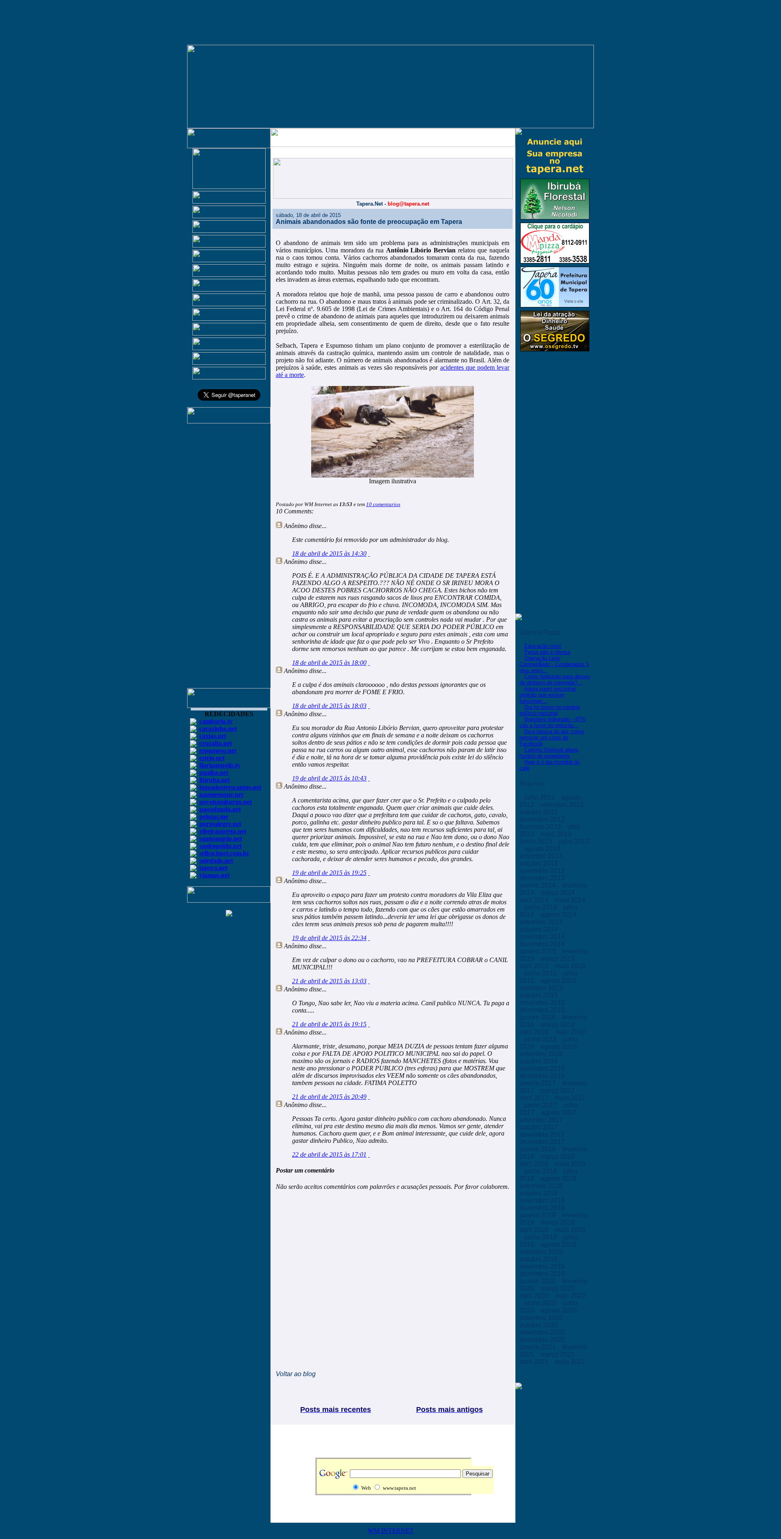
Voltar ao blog (296, 1373)
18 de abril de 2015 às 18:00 (329, 662)
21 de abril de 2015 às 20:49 (329, 1096)
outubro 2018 (539, 1193)
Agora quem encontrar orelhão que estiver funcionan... (547, 695)
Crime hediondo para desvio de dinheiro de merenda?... (554, 679)
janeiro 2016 (538, 1017)
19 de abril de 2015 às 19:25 (329, 872)
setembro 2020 (541, 1317)
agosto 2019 (559, 1244)
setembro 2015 (541, 987)
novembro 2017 (542, 1134)
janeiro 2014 (538, 885)
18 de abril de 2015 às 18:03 (329, 705)
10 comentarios (383, 504)
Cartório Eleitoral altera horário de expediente (548, 753)
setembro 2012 (563, 804)
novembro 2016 (542, 1068)
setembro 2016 (541, 1053)
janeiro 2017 (538, 1083)
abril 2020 (534, 1295)
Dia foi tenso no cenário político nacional (549, 710)
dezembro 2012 (542, 819)
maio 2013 (557, 834)
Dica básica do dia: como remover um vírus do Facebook (551, 737)
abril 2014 (534, 900)
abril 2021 (534, 1361)
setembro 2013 (541, 856)
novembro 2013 (542, 870)
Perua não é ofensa (547, 652)
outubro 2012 (539, 812)
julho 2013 (573, 841)
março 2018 (558, 1156)
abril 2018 (534, 1163)
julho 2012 (540, 797)
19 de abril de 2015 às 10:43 (329, 778)
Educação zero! (542, 646)
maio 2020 (570, 1295)
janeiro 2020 (538, 1281)
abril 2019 (534, 1229)
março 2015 (558, 958)
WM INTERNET (391, 1530)
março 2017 (558, 1090)
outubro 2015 (539, 995)
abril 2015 (534, 965)
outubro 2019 (539, 1259)
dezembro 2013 (542, 878)
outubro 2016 (539, 1061)
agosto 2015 (559, 980)
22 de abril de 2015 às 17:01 (329, 1154)
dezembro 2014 (542, 943)
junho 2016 (541, 1039)
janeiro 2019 (538, 1215)
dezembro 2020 (542, 1339)
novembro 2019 (542, 1266)
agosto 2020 (559, 1310)
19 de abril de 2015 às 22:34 (329, 937)
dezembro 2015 (542, 1009)
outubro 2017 (539, 1127)
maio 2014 (570, 900)
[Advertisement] (229, 559)
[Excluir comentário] (369, 553)
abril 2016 (534, 1031)
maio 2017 (570, 1097)
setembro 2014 (541, 922)
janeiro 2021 (538, 1347)
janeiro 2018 (538, 1149)
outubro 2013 (539, 863)
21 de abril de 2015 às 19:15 (329, 1024)
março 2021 (558, 1354)
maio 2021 (570, 1361)
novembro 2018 (542, 1200)
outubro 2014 (539, 929)
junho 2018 (541, 1171)
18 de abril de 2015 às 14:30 (329, 553)
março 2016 (558, 1024)
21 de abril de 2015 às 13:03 (329, 981)
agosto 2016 (559, 1046)
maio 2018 (570, 1163)
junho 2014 (541, 907)
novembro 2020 (542, 1332)
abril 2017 (534, 1097)
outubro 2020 (539, 1325)
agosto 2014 (559, 914)
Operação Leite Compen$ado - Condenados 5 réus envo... (554, 664)
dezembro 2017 (542, 1141)
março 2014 (558, 892)
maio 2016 (570, 1031)
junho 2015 (541, 973)
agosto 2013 (543, 848)
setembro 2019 (541, 1251)
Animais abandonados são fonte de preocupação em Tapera (369, 221)
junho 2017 (541, 1105)
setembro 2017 (541, 1119)
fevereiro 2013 (541, 826)
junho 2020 (541, 1303)
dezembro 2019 (542, 1273)
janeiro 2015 (538, 951)
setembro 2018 (541, 1185)
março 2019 (558, 1222)
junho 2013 (536, 841)
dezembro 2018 (542, 1207)
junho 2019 (541, 1237)
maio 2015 (570, 965)
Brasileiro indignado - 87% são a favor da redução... (552, 722)
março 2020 (558, 1288)
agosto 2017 (559, 1112)
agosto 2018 (559, 1178)
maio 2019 (570, 1229)
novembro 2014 (542, 936)
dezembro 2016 (542, 1075)
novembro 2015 (542, 1002)
